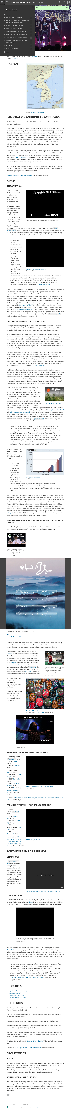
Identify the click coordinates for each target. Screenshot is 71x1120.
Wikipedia (35, 56)
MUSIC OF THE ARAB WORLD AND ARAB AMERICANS (16, 41)
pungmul (13, 662)
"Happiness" (10, 834)
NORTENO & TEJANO (12, 48)
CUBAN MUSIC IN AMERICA (14, 29)
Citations (25, 631)
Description (11, 631)
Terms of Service (26, 1107)
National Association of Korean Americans (19, 175)
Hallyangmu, (29, 671)
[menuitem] (2, 2)
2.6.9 (19, 1107)
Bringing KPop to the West (35, 1041)
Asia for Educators (38, 365)
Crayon (9, 772)
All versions (31, 1105)
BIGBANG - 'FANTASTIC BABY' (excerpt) (36, 269)
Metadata (37, 1105)
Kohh (31, 902)
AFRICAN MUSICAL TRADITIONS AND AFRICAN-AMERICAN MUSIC (17, 22)
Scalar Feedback (42, 1107)
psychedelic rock (39, 419)
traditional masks (18, 665)
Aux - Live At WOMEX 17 (22, 746)
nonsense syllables (55, 314)
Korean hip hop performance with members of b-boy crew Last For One (43, 891)
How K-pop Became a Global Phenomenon (28, 1048)
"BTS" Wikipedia (44, 284)
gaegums (9, 654)
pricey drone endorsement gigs (24, 309)
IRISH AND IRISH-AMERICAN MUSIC (16, 34)
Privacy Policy (34, 1107)
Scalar (16, 1107)
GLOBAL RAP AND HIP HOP (14, 26)
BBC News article (21, 157)
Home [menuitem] (8, 15)
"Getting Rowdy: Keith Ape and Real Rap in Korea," (27, 977)
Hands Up (16, 761)
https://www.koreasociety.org (17, 997)
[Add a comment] (9, 1095)
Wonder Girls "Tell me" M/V (33, 839)
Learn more (41, 7)
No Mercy (17, 766)
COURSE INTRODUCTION (14, 18)
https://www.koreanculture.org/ (18, 991)
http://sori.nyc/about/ (15, 993)
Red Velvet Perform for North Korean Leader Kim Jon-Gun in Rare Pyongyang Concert (14, 841)
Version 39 (9, 1105)
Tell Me (16, 812)
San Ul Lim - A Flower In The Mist (53, 403)
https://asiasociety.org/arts (16, 995)
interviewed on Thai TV (26, 305)
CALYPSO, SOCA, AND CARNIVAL (16, 31)
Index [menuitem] (7, 52)
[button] (64, 2)
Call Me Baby (17, 779)
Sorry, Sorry (12, 759)
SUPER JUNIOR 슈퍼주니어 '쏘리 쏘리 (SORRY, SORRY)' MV (40, 786)
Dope (14, 788)
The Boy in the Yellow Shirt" (55, 410)
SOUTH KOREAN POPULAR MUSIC (16, 37)
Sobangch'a (10, 513)
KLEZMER (9, 45)
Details (18, 631)
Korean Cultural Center (16, 636)
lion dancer (33, 667)
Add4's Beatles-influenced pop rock (19, 412)
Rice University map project (37, 112)
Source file (33, 631)
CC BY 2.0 (15, 58)
